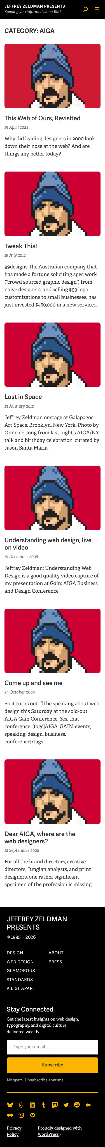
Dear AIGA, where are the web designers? (39, 838)
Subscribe (52, 1065)
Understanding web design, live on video (48, 544)
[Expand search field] (85, 9)
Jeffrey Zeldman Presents (34, 6)
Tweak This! (20, 246)
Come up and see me (33, 683)
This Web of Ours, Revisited (42, 118)
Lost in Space (23, 397)
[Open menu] (97, 9)
